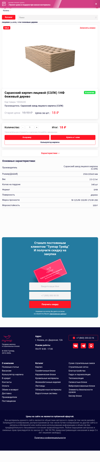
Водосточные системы (46, 393)
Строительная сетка (78, 367)
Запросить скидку (87, 28)
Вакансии (6, 370)
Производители (9, 397)
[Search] (96, 17)
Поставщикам (9, 401)
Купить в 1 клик (73, 137)
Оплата (5, 386)
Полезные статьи (10, 367)
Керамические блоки (45, 374)
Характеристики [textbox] (49, 153)
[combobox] (50, 153)
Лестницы (40, 386)
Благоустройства (77, 370)
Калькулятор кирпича (50, 142)
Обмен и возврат (10, 389)
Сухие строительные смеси (82, 363)
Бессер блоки (75, 396)
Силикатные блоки (78, 382)
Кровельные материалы (47, 378)
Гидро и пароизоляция (79, 374)
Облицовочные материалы (48, 389)
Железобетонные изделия (48, 382)
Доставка (6, 393)
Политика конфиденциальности (50, 437)
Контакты (7, 382)
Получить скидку (50, 304)
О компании (8, 363)
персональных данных (57, 314)
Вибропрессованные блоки (82, 386)
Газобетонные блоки (45, 370)
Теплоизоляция (76, 378)
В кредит (6, 378)
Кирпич (38, 367)
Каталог (8, 17)
